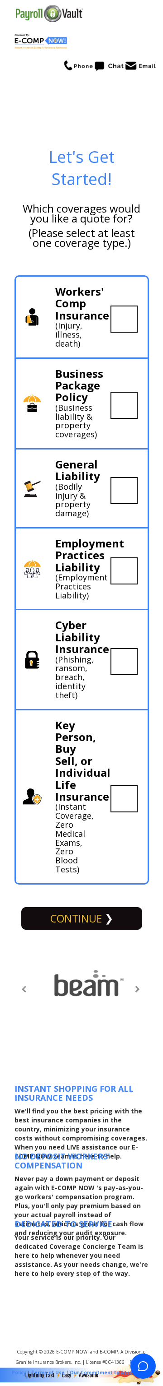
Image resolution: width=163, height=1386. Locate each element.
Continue (77, 918)
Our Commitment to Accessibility (111, 1372)
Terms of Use (48, 1372)
